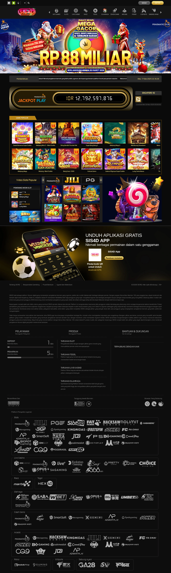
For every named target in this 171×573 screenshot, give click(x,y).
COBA (55, 191)
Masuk (144, 3)
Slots (66, 14)
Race (85, 14)
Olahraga (105, 14)
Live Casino (76, 14)
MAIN (24, 133)
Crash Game (114, 14)
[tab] (53, 180)
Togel (95, 14)
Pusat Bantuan (48, 285)
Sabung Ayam (153, 14)
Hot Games (56, 14)
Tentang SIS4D (14, 285)
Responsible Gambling (31, 285)
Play (41, 101)
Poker (134, 14)
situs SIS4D (47, 315)
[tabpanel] (85, 46)
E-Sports (144, 14)
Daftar (157, 3)
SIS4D (11, 295)
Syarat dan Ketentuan (64, 285)
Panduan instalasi (114, 258)
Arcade (124, 14)
